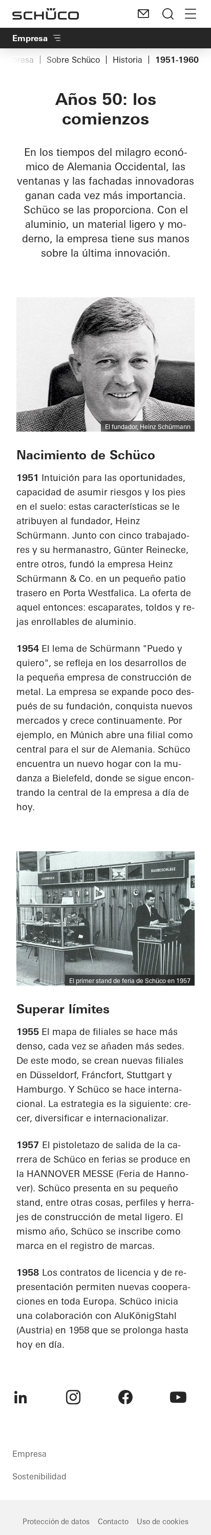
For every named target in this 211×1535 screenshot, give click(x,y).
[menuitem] (20, 1397)
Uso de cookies (162, 1521)
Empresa (30, 38)
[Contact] (143, 14)
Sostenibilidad (39, 1476)
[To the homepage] (45, 14)
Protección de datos (56, 1521)
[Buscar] (168, 14)
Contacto (113, 1521)
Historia (127, 60)
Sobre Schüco (73, 60)
